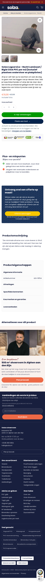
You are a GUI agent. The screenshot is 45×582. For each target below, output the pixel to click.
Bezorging (27, 473)
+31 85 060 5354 (8, 443)
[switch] (40, 579)
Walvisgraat (20, 531)
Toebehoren (6, 479)
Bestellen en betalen (31, 470)
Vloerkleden (6, 476)
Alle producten (16, 13)
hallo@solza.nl (7, 445)
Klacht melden (29, 482)
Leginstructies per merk (10, 519)
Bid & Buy (27, 503)
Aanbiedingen (7, 482)
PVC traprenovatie (9, 548)
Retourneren (28, 476)
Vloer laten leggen (30, 467)
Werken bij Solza (30, 509)
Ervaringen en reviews (32, 500)
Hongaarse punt (34, 531)
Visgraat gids (6, 503)
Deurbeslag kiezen (8, 516)
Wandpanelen (7, 470)
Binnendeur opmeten (9, 513)
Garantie (27, 479)
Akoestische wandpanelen (26, 544)
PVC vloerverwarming (11, 536)
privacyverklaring (8, 405)
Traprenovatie (7, 473)
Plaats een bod (21, 121)
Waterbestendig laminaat (31, 536)
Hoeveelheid (7, 102)
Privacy (23, 573)
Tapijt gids (5, 500)
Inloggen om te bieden (21, 131)
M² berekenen (7, 509)
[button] (37, 7)
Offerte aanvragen (22, 213)
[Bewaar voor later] (39, 20)
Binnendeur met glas (28, 540)
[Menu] (3, 7)
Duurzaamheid (29, 513)
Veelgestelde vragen (31, 485)
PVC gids (5, 494)
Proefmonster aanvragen (33, 464)
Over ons (27, 494)
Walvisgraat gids (8, 506)
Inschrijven (22, 417)
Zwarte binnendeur (10, 540)
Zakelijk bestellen (30, 506)
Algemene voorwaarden (10, 573)
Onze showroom (30, 497)
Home (5, 13)
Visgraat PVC (7, 531)
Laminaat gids (7, 497)
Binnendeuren (7, 467)
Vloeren (4, 464)
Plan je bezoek (22, 380)
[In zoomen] (38, 50)
